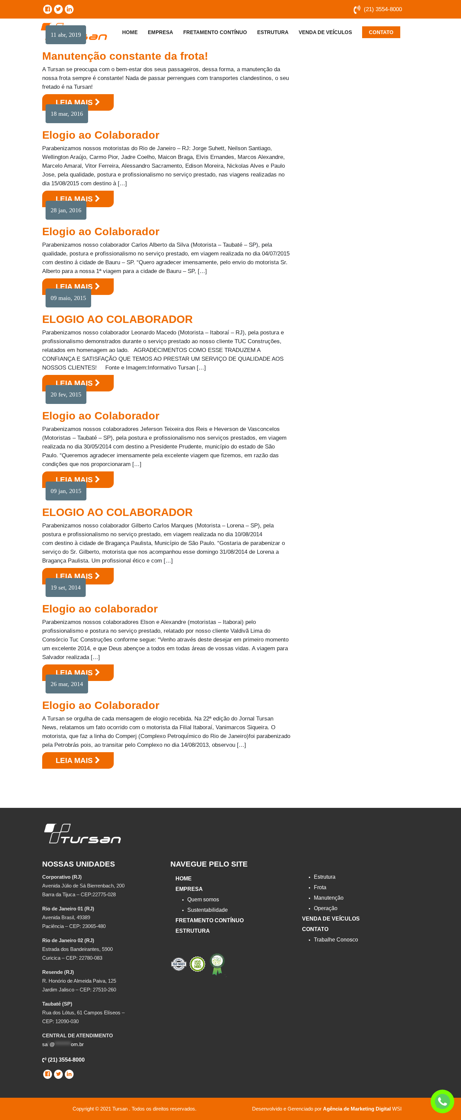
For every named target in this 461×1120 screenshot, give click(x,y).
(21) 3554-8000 (383, 9)
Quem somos (203, 899)
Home (130, 32)
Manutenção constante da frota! (125, 56)
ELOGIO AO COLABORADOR (117, 319)
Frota (320, 887)
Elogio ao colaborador (100, 609)
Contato (381, 32)
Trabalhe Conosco (336, 940)
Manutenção (329, 898)
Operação (325, 908)
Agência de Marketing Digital (357, 1109)
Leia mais (75, 102)
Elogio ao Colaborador (100, 135)
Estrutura (273, 32)
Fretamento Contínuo (215, 32)
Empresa (160, 32)
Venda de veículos (325, 32)
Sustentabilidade (207, 910)
